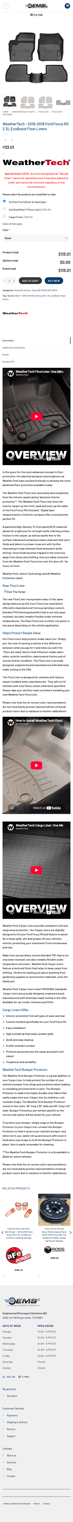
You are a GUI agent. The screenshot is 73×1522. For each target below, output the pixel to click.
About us (11, 1455)
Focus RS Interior (22, 290)
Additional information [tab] (14, 347)
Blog (9, 1469)
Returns (11, 1429)
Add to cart (30, 280)
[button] (5, 6)
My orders (12, 1395)
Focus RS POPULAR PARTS (45, 290)
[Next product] (5, 139)
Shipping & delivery (17, 1422)
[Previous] (8, 58)
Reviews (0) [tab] (8, 361)
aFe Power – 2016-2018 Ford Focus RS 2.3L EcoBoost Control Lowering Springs (19, 1234)
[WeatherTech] (15, 313)
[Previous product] (12, 139)
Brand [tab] (5, 354)
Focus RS (43, 111)
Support (11, 1436)
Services (11, 1462)
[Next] (65, 58)
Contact (11, 1476)
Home (5, 111)
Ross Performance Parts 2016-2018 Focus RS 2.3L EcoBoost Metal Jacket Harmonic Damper (54, 1236)
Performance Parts (23, 111)
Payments (12, 1415)
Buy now (54, 280)
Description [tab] (8, 340)
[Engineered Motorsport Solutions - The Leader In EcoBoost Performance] (36, 6)
